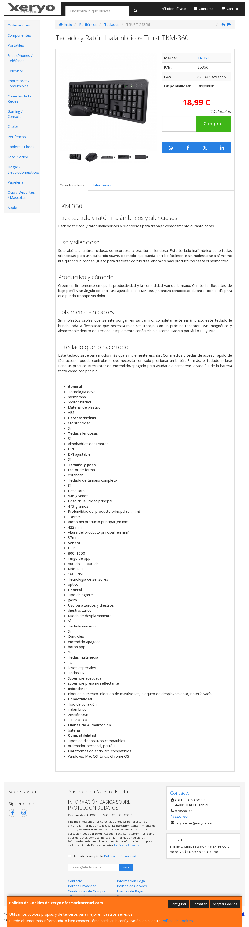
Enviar (126, 867)
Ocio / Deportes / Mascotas (21, 195)
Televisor (15, 70)
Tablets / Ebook (21, 146)
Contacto (206, 8)
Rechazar (200, 904)
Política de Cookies (177, 920)
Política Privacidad (82, 886)
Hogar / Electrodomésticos (23, 169)
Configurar (178, 904)
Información (102, 185)
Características (72, 185)
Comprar (213, 123)
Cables (13, 126)
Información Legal (131, 881)
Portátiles (16, 45)
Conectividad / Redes (19, 99)
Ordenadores (19, 25)
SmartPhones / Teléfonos (20, 58)
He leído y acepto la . (105, 856)
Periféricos (17, 136)
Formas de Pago (130, 891)
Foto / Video (18, 156)
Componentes (19, 35)
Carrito (232, 8)
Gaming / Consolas (15, 114)
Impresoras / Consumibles (19, 83)
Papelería (15, 182)
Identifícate (176, 8)
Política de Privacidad (127, 845)
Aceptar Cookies (225, 904)
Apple (12, 207)
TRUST (203, 57)
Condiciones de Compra (87, 891)
